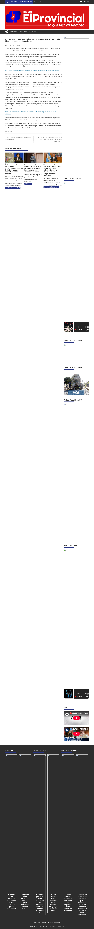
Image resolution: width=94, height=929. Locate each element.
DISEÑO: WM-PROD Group (38, 926)
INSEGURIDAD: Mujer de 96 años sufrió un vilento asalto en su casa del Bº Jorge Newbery (49, 139)
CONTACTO (27, 31)
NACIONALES (8, 131)
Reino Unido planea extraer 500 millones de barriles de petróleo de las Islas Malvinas (32, 70)
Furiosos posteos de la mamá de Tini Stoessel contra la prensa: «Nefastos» (39, 903)
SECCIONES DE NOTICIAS (16, 31)
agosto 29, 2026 (10, 164)
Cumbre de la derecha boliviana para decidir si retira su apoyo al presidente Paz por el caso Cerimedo (82, 904)
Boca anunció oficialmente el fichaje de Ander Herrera (18, 138)
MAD (18, 45)
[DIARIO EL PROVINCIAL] (47, 28)
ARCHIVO (33, 31)
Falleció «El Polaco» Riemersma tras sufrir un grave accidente (11, 901)
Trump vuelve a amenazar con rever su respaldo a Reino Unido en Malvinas (68, 902)
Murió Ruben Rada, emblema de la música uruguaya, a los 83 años (53, 902)
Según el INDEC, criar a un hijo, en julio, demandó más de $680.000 (25, 901)
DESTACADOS (9, 187)
